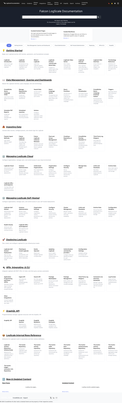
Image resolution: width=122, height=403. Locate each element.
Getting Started (56, 3)
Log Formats (112, 277)
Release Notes (36, 3)
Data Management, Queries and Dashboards (38, 45)
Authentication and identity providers (68, 250)
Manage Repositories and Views (23, 91)
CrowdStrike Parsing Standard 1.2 (82, 138)
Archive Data (112, 166)
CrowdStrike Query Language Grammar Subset (97, 93)
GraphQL (66, 3)
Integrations (42, 3)
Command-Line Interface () (98, 278)
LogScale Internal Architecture (82, 61)
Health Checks (8, 224)
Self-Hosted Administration (77, 45)
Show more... (5, 391)
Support (25, 398)
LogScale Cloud (9, 166)
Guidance (29, 3)
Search (72, 3)
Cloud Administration (60, 45)
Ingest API (22, 277)
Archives (77, 3)
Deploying (91, 45)
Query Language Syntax (52, 91)
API (61, 3)
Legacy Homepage (61, 24)
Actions (36, 110)
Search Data (37, 89)
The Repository (83, 346)
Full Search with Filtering (61, 20)
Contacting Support (85, 3)
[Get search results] (98, 17)
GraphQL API (8, 320)
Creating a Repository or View (68, 138)
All (9, 45)
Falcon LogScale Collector (22, 138)
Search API (37, 277)
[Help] (118, 3)
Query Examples (50, 3)
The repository (37, 346)
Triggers (110, 89)
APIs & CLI (101, 45)
